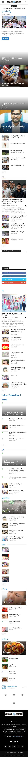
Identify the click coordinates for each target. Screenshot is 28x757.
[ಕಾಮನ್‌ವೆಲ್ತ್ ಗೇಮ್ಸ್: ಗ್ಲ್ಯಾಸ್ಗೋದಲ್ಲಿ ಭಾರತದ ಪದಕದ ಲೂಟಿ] (5, 492)
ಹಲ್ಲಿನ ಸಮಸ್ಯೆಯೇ (7, 602)
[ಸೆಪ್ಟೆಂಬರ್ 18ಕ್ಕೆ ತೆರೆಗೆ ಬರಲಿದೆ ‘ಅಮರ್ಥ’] (14, 409)
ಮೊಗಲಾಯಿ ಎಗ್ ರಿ (8, 652)
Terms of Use (13, 752)
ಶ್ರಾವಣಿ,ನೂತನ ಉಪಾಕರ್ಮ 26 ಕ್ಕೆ (17, 345)
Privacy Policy (20, 752)
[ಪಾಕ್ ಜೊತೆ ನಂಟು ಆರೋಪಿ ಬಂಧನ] (5, 145)
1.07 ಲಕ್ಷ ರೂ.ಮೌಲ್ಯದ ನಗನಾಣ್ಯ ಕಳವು (17, 523)
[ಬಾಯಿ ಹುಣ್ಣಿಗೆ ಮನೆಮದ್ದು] (5, 623)
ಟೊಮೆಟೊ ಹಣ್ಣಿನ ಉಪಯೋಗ (15, 608)
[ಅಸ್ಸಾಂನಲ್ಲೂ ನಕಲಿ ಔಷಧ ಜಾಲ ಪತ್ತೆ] (14, 76)
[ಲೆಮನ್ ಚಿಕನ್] (5, 673)
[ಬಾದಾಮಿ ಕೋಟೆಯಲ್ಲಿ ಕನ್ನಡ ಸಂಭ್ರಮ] (5, 427)
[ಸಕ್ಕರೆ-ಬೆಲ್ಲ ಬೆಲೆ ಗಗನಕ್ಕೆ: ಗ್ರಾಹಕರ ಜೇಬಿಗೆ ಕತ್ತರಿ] (14, 53)
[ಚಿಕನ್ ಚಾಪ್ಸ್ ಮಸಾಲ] (5, 659)
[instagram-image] (6, 695)
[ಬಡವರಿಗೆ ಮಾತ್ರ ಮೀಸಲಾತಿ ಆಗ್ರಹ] (5, 167)
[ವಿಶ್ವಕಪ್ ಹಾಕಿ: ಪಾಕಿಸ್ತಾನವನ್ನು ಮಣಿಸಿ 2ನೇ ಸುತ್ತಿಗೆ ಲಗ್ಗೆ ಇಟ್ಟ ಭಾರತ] (14, 459)
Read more (5, 38)
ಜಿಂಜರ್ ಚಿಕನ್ (12, 678)
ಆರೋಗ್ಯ (4, 589)
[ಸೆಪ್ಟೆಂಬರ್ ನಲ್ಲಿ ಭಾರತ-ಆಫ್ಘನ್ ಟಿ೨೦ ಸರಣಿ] (5, 478)
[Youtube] (22, 746)
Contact (7, 752)
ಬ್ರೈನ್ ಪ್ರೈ (11, 665)
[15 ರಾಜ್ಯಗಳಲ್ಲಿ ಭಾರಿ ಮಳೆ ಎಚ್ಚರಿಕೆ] (5, 233)
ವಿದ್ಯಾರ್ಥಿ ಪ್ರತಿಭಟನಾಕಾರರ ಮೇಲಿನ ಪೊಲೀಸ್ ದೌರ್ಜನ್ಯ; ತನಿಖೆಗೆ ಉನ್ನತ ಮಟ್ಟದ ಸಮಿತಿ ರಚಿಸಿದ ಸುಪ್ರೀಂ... (18, 225)
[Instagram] (9, 746)
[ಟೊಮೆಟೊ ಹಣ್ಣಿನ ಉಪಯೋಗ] (5, 609)
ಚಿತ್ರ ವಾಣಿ (4, 400)
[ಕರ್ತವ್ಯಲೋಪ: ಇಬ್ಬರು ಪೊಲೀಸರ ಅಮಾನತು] (5, 532)
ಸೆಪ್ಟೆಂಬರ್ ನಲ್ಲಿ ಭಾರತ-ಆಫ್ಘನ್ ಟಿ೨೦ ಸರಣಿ (17, 477)
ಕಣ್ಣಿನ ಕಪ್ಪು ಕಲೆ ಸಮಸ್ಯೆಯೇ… (15, 614)
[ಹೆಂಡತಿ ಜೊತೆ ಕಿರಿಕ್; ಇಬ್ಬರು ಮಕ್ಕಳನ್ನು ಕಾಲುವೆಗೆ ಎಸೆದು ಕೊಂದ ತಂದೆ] (5, 538)
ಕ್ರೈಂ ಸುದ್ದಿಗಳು (6, 498)
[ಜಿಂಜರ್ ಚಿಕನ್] (5, 679)
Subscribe (23, 282)
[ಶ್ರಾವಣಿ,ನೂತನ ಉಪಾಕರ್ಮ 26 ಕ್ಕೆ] (5, 347)
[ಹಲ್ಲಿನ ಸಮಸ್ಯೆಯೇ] (14, 598)
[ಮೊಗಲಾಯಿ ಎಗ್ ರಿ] (14, 648)
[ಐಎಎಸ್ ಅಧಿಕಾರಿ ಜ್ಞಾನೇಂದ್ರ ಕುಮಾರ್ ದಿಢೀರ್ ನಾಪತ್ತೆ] (14, 121)
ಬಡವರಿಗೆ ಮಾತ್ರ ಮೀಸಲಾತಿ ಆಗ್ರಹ (17, 165)
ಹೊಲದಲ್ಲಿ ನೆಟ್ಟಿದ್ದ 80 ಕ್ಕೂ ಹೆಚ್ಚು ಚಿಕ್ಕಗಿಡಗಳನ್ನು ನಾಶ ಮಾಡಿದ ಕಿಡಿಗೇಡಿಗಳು (17, 354)
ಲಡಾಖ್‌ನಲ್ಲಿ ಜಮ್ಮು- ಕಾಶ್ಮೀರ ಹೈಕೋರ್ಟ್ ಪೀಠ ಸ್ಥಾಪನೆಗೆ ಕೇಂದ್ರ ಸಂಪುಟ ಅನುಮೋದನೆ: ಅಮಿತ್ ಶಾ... (18, 217)
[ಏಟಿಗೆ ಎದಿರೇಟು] (14, 22)
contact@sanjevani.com (17, 736)
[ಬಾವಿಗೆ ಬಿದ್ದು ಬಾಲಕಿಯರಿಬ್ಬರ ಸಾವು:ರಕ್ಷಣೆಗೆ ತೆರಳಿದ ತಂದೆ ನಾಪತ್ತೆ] (5, 152)
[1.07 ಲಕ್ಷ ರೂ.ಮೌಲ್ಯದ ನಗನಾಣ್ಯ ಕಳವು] (5, 525)
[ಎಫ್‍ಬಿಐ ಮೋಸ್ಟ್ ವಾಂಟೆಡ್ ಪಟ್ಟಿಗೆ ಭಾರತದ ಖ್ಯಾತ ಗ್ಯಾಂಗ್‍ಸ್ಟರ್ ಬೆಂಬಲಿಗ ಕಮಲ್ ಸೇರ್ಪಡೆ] (14, 189)
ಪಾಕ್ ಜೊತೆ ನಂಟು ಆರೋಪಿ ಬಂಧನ (17, 143)
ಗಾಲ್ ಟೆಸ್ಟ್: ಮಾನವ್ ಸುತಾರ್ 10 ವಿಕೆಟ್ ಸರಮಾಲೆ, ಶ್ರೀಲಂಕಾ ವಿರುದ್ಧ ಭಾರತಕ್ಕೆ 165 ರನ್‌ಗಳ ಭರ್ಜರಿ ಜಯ (17, 470)
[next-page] (5, 172)
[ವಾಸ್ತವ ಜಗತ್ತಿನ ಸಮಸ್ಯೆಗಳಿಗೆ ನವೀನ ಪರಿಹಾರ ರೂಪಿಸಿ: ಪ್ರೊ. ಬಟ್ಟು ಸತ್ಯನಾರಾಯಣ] (5, 331)
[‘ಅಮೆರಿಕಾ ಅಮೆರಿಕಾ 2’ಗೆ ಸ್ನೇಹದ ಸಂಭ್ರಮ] (5, 420)
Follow (23, 276)
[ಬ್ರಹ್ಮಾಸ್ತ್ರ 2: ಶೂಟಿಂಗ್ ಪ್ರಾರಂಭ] (5, 241)
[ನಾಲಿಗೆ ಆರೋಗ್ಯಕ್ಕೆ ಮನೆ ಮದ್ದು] (5, 629)
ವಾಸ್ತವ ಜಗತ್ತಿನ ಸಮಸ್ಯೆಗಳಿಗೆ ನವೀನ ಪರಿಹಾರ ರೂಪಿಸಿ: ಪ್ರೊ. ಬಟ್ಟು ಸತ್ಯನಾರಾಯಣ (18, 331)
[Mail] (14, 746)
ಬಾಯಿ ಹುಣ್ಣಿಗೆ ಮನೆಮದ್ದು (14, 621)
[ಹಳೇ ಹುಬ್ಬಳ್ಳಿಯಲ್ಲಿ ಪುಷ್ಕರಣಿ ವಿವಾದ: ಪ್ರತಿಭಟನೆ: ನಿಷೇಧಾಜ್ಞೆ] (5, 137)
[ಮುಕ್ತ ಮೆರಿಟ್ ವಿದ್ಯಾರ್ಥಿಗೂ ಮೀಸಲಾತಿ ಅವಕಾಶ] (14, 99)
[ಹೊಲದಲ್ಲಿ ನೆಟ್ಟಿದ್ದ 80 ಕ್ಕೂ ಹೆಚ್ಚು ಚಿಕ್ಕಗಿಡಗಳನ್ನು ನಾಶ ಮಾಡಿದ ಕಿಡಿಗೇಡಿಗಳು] (5, 354)
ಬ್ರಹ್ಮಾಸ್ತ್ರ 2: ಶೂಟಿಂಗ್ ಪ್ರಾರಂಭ (17, 239)
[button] (2, 2)
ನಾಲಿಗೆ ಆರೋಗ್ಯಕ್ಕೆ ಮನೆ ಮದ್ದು (15, 628)
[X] (18, 746)
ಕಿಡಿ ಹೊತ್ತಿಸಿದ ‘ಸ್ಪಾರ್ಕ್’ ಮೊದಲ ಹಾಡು (16, 438)
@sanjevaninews (12, 686)
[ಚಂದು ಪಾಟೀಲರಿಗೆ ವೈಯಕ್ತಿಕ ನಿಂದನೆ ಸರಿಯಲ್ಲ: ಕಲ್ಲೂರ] (5, 362)
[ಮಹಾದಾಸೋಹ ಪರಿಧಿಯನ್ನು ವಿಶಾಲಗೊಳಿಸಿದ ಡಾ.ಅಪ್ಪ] (5, 339)
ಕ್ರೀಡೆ (3, 450)
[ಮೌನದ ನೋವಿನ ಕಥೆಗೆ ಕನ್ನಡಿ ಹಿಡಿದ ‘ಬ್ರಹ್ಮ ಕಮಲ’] (5, 433)
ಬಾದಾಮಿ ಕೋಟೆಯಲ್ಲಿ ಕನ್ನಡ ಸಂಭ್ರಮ (16, 425)
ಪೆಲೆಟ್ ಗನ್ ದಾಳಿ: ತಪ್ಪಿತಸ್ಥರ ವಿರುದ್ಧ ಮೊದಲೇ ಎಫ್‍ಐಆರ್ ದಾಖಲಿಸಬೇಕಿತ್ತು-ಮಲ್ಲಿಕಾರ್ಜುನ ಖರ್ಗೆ (18, 384)
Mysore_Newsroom (6, 205)
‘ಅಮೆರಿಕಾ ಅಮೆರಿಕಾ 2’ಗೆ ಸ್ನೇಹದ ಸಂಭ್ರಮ (17, 418)
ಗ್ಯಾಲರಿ (3, 544)
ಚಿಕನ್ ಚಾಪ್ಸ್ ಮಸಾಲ (13, 658)
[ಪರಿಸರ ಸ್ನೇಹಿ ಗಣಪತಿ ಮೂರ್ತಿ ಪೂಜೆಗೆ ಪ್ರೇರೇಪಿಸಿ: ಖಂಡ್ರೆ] (5, 160)
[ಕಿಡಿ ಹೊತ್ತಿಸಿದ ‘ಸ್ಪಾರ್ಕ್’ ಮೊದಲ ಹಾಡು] (5, 440)
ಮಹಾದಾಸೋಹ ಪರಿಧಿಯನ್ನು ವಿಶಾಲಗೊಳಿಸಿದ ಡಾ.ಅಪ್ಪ (14, 8)
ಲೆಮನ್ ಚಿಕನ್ (12, 671)
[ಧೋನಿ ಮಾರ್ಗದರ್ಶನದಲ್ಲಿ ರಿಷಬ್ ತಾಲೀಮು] (5, 485)
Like (24, 272)
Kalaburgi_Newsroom (6, 317)
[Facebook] (5, 746)
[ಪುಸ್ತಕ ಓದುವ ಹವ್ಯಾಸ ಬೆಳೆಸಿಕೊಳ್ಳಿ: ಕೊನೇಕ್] (14, 303)
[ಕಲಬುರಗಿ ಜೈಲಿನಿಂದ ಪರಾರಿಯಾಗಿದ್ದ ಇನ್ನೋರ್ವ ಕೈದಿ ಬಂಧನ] (5, 369)
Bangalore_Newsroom (7, 414)
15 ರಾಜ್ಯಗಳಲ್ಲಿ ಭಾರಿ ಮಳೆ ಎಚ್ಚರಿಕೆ (17, 231)
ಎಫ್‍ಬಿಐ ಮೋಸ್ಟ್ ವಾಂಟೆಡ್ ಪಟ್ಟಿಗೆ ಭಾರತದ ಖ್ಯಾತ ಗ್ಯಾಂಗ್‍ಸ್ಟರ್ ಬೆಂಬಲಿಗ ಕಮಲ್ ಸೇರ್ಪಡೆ (12, 201)
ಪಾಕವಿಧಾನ (5, 639)
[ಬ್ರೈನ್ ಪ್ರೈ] (5, 666)
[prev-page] (3, 172)
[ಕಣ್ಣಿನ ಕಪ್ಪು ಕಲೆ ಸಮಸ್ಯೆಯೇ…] (5, 616)
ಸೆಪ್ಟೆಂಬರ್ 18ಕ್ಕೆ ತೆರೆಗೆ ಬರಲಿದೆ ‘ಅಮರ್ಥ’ (13, 412)
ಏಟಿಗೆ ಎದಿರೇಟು (7, 15)
